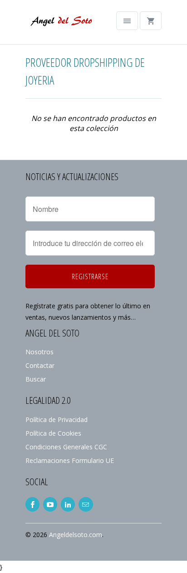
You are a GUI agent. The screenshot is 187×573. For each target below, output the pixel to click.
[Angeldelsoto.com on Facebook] (32, 504)
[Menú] (127, 20)
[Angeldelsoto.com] (61, 25)
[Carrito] (151, 20)
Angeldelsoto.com (75, 534)
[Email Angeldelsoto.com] (86, 504)
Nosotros (39, 351)
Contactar (39, 365)
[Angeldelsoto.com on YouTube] (50, 504)
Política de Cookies (53, 433)
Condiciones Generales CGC (66, 446)
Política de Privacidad (56, 419)
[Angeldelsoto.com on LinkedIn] (68, 504)
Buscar (35, 379)
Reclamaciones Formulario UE (69, 460)
